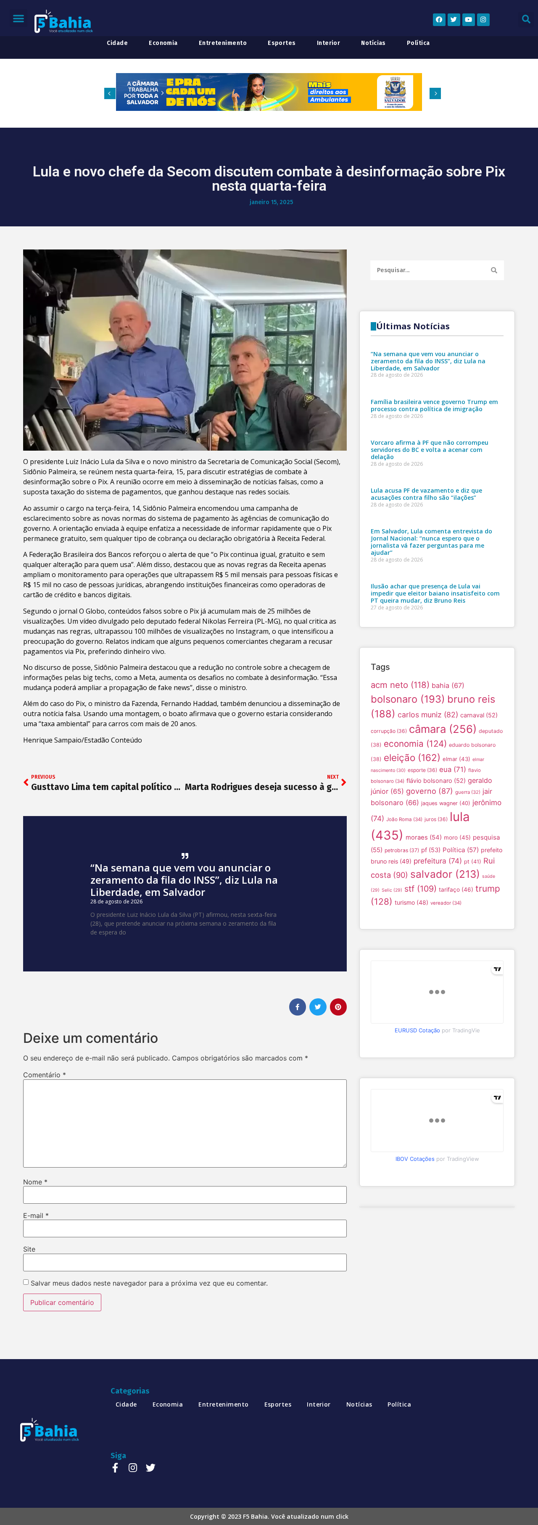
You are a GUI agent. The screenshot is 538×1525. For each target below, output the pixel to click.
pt (472, 861)
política (418, 43)
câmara (443, 728)
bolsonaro (408, 699)
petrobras (402, 850)
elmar (456, 759)
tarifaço (456, 889)
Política (461, 850)
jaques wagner (445, 803)
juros (436, 819)
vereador (446, 903)
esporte (422, 770)
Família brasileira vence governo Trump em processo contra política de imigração (434, 405)
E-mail (36, 1215)
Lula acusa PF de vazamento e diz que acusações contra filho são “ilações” (426, 493)
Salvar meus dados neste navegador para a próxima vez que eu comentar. (149, 1283)
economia (163, 43)
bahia (448, 685)
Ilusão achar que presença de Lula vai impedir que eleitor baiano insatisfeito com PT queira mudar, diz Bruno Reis (435, 593)
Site (29, 1249)
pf (430, 850)
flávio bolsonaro (436, 781)
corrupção (389, 731)
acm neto (400, 685)
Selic (392, 890)
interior (328, 43)
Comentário (44, 1074)
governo (429, 791)
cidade (117, 43)
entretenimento (223, 43)
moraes (424, 837)
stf (420, 889)
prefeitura (438, 860)
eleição (412, 757)
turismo (411, 902)
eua (452, 769)
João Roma (404, 819)
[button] (18, 18)
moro (457, 837)
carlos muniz (428, 714)
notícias (373, 43)
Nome (35, 1182)
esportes (282, 43)
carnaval (479, 715)
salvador (445, 874)
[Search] (494, 270)
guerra (467, 792)
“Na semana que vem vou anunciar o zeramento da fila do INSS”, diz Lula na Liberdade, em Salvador (184, 880)
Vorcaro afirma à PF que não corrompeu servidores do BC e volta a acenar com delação (429, 449)
